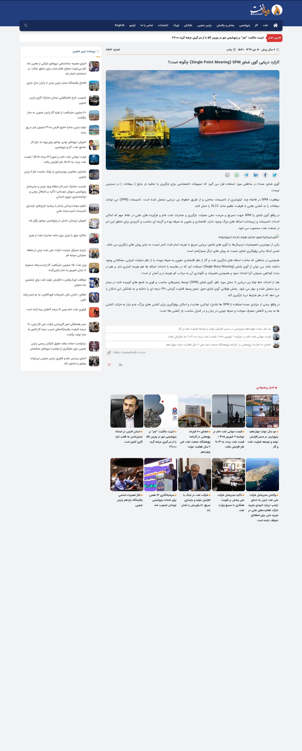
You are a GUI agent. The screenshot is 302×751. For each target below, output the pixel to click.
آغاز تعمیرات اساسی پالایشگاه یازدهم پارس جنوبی (130, 500)
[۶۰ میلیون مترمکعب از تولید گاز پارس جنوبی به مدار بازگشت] (94, 115)
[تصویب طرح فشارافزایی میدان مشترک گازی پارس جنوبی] (94, 100)
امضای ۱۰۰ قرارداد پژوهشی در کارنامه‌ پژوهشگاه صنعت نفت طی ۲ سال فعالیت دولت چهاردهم (218, 345)
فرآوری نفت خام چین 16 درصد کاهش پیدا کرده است (56, 309)
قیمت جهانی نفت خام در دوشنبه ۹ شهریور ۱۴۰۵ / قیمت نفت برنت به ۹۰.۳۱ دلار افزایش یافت (219, 336)
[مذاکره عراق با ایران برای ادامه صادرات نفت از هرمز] (94, 238)
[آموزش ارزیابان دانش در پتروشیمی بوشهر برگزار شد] (94, 223)
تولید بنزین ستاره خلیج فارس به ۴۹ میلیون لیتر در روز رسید (56, 130)
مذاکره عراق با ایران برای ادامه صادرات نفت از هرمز (57, 235)
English (119, 25)
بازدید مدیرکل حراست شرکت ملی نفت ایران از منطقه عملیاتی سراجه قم (56, 253)
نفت (265, 25)
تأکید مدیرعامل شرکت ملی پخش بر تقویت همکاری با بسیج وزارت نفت (230, 503)
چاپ (230, 49)
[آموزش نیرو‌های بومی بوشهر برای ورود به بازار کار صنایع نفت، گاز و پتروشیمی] (94, 145)
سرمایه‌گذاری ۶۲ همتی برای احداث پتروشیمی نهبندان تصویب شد (162, 500)
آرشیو (132, 25)
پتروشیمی (244, 25)
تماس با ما (147, 25)
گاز (256, 25)
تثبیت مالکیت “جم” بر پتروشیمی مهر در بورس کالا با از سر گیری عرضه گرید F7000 (218, 38)
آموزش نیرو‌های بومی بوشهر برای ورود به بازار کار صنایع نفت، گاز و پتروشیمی (58, 144)
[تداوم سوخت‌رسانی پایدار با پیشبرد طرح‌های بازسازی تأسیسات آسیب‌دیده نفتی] (94, 209)
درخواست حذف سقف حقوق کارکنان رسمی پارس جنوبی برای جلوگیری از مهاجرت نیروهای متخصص (58, 346)
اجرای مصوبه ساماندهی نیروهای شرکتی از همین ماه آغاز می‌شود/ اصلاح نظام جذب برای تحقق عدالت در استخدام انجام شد (56, 68)
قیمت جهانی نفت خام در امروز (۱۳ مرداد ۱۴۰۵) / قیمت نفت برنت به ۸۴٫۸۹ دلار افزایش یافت (55, 159)
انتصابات (163, 25)
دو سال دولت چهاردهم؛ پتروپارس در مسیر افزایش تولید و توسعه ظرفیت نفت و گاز (225, 329)
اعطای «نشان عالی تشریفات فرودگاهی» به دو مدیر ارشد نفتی (54, 297)
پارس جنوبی (204, 25)
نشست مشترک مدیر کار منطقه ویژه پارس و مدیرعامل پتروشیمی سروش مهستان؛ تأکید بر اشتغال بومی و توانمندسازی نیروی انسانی (56, 191)
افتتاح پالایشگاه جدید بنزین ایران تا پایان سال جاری (56, 83)
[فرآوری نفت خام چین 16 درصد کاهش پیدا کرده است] (94, 312)
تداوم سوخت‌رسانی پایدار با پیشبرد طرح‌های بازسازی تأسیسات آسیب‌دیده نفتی (56, 208)
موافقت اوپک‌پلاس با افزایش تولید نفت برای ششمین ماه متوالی (55, 282)
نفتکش (188, 25)
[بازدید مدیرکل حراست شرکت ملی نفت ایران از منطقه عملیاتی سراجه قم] (94, 253)
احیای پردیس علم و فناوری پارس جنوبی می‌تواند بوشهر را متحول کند (58, 361)
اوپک (176, 25)
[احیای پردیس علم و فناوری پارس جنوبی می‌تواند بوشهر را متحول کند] (94, 361)
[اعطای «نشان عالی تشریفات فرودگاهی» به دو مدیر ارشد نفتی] (94, 297)
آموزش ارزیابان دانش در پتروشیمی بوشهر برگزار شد (57, 221)
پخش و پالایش (225, 25)
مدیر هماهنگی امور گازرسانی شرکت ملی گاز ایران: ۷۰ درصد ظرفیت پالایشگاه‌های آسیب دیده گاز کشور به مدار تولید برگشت (56, 329)
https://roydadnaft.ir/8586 (126, 353)
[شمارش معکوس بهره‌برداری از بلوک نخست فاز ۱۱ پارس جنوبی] (94, 174)
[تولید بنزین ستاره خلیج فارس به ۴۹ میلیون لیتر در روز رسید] (94, 130)
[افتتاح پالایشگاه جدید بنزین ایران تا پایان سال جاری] (94, 86)
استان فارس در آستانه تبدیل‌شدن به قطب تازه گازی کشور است (129, 436)
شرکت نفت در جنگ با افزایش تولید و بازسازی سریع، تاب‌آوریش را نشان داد (195, 503)
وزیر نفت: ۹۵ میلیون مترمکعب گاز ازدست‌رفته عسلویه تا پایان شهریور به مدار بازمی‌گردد (55, 267)
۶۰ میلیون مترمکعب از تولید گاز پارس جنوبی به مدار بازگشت (56, 115)
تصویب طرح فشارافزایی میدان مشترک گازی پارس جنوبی (57, 100)
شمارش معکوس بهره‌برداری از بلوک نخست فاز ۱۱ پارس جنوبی (55, 174)
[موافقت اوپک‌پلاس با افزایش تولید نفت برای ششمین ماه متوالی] (94, 283)
